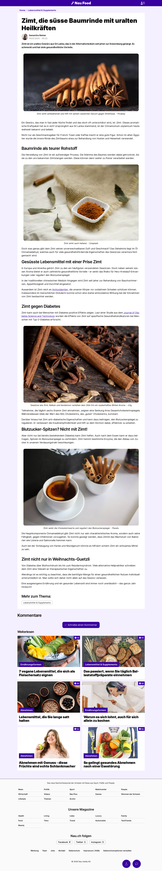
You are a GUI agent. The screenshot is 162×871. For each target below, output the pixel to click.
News (20, 789)
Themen (47, 799)
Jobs (53, 851)
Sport (72, 789)
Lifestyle (22, 799)
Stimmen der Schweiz (130, 794)
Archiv (72, 799)
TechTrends (126, 820)
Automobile (100, 820)
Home (22, 10)
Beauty (21, 825)
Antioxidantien (60, 289)
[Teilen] (126, 864)
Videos (47, 794)
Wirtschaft (23, 794)
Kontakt (62, 851)
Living (46, 816)
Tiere (46, 820)
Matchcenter (101, 789)
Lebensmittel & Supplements (42, 10)
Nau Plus (73, 794)
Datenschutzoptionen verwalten (117, 851)
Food (20, 820)
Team (44, 851)
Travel (72, 820)
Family (124, 816)
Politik (46, 789)
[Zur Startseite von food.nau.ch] (81, 3)
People (124, 789)
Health (21, 816)
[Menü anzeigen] (142, 3)
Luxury (98, 816)
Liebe (72, 816)
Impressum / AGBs (91, 851)
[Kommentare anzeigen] (137, 864)
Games (98, 794)
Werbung (35, 851)
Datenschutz (74, 851)
